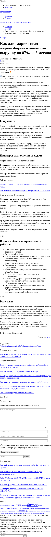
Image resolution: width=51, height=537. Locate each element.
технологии (26, 513)
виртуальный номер (9, 508)
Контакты (9, 7)
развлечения (40, 511)
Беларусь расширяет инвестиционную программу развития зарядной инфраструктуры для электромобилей (25, 496)
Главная (8, 16)
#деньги (2, 505)
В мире (8, 18)
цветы (32, 513)
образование (11, 511)
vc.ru (49, 337)
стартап (11, 513)
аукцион (24, 505)
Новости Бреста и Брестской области (15, 22)
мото (5, 511)
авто (6, 505)
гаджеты (22, 508)
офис (26, 511)
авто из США (14, 505)
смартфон (47, 511)
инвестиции (33, 508)
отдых (22, 510)
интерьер (40, 508)
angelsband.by (5, 12)
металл (2, 511)
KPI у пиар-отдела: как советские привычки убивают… (23, 484)
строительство (18, 513)
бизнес (32, 505)
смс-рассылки (4, 513)
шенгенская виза (39, 513)
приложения (32, 511)
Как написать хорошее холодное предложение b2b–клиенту (25, 191)
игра (27, 508)
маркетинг (46, 508)
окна (17, 511)
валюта (40, 505)
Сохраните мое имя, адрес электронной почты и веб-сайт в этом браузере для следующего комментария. (25, 446)
